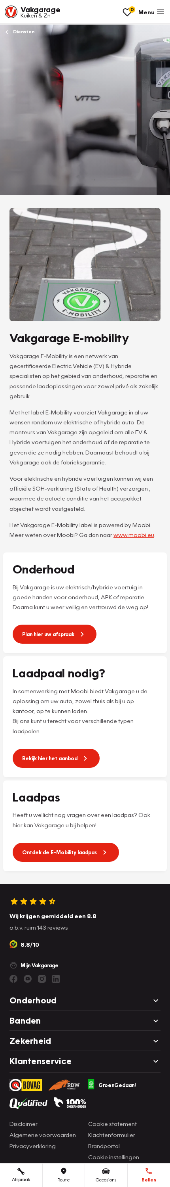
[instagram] (42, 979)
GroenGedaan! (117, 1085)
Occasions (106, 1180)
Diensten (23, 31)
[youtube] (28, 979)
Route (63, 1180)
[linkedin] (56, 979)
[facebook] (13, 979)
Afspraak (21, 1179)
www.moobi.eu (133, 534)
